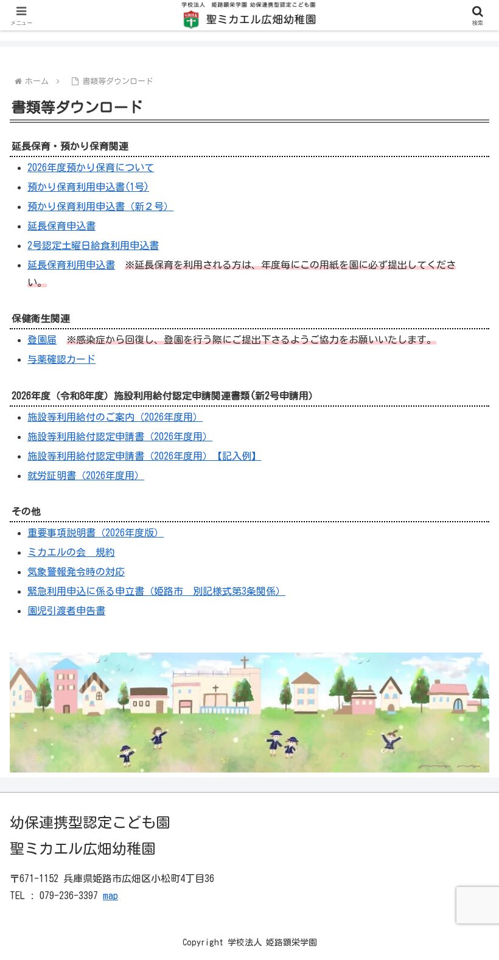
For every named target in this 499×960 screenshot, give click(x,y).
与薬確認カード (61, 359)
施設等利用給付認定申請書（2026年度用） (119, 436)
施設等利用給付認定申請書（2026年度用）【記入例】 (144, 456)
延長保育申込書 (61, 226)
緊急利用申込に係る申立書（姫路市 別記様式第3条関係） (156, 591)
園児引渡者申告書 (66, 610)
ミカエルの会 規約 (71, 552)
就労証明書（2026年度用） (85, 475)
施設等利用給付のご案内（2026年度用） (115, 417)
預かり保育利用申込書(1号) (88, 187)
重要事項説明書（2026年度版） (95, 533)
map (110, 895)
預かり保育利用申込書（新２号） (100, 206)
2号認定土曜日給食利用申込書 (93, 245)
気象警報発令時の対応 (76, 571)
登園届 (42, 340)
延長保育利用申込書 (71, 265)
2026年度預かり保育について (90, 167)
